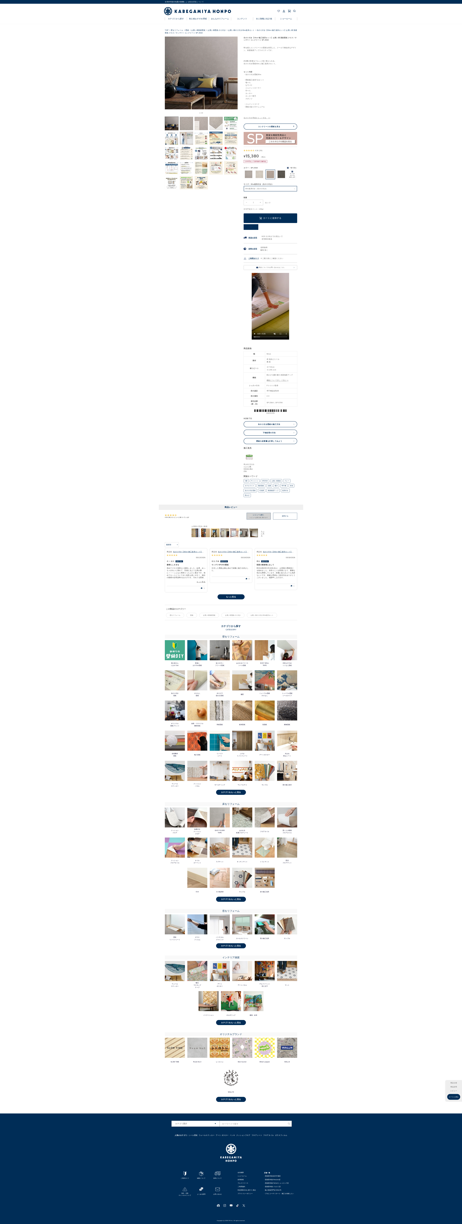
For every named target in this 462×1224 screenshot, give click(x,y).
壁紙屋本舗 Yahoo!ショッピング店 (277, 1183)
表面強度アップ (273, 490)
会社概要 (241, 1172)
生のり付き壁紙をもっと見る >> (257, 118)
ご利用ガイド (253, 258)
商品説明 (453, 1087)
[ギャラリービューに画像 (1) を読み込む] (171, 123)
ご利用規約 (241, 1186)
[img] (172, 555)
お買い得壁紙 (276, 481)
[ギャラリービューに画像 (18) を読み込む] (201, 168)
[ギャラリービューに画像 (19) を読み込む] (216, 168)
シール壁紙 (193, 1135)
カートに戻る (454, 1097)
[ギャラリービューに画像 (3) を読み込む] (201, 123)
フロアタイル (268, 1135)
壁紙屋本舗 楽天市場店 (273, 1176)
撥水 (276, 486)
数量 (245, 197)
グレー (287, 481)
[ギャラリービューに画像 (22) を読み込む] (186, 182)
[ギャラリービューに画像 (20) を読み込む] (231, 168)
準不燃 (284, 486)
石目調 (261, 490)
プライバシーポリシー (245, 1193)
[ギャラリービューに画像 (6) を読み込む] (171, 138)
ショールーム (242, 1176)
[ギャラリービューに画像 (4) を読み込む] (216, 123)
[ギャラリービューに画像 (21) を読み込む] (171, 182)
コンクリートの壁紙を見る (269, 127)
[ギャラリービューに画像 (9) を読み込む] (216, 138)
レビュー (453, 1091)
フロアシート (257, 1135)
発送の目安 (252, 238)
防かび (247, 495)
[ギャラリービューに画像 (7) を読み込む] (186, 138)
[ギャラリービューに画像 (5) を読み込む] (231, 123)
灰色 (291, 486)
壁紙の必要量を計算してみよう (269, 441)
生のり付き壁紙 (250, 490)
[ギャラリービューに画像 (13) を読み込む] (201, 153)
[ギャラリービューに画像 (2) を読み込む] (186, 123)
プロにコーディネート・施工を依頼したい (279, 1193)
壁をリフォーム (177, 30)
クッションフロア (243, 1135)
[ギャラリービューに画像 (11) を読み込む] (171, 153)
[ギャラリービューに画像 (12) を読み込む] (186, 153)
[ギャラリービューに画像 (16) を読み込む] (171, 168)
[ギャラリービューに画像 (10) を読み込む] (231, 138)
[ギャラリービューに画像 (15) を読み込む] (231, 153)
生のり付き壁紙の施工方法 (269, 424)
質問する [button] (285, 516)
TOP (167, 30)
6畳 (246, 481)
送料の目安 (252, 249)
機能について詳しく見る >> (278, 380)
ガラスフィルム (281, 1135)
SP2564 (265, 481)
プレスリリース (243, 1183)
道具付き (285, 490)
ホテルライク (249, 486)
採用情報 (241, 1179)
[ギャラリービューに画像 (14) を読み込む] (216, 153)
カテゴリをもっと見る (231, 792)
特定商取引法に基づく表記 (247, 1190)
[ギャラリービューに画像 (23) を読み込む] (201, 182)
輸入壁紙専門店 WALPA (273, 1190)
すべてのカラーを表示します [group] (292, 175)
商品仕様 (453, 1083)
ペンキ (232, 1135)
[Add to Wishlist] (251, 227)
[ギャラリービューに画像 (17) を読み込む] (186, 168)
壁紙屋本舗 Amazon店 (272, 1179)
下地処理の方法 (269, 433)
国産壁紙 (261, 486)
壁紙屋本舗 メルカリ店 (273, 1186)
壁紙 (187, 30)
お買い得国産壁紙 (198, 30)
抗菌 (269, 486)
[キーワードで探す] (289, 1124)
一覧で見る (292, 168)
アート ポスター (222, 1135)
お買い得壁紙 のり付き (217, 30)
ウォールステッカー (207, 1135)
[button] (294, 11)
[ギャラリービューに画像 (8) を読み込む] (201, 138)
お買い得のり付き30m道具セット (241, 30)
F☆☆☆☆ (254, 481)
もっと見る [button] (231, 597)
